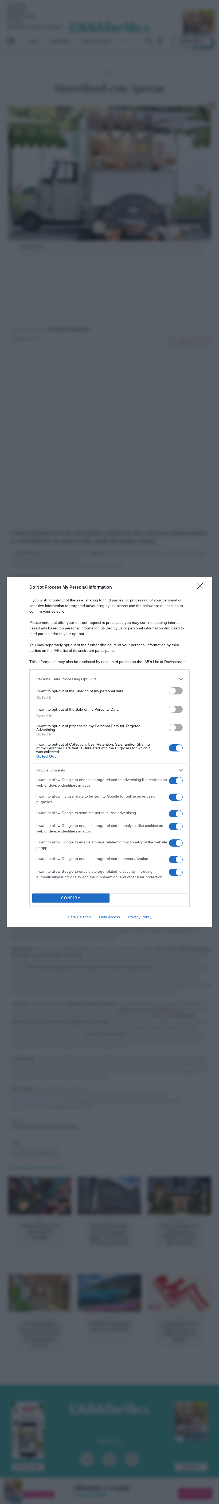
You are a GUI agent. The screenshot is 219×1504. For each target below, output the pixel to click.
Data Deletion (79, 917)
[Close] (202, 588)
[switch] (176, 690)
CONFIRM (71, 898)
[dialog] (109, 752)
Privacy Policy (139, 917)
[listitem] (109, 679)
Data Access (109, 917)
